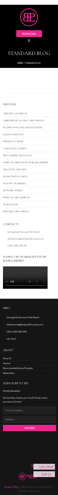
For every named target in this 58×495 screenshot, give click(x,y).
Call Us (46, 474)
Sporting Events (13, 190)
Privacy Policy (11, 486)
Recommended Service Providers (18, 368)
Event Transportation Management (25, 162)
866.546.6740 (20, 331)
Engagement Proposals (17, 155)
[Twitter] (32, 466)
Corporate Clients (14, 148)
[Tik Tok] (25, 466)
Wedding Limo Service (16, 211)
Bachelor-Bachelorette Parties (22, 127)
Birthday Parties (13, 141)
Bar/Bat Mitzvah (13, 134)
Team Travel (10, 204)
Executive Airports (14, 169)
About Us (7, 358)
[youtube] (12, 466)
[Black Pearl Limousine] (29, 17)
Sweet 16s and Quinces (16, 197)
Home (20, 63)
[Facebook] (19, 466)
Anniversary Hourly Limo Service (23, 120)
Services (6, 363)
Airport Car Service (15, 113)
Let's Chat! (11, 338)
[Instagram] (6, 466)
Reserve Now (9, 373)
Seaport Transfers (14, 183)
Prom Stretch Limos (15, 176)
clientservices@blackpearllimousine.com (25, 238)
